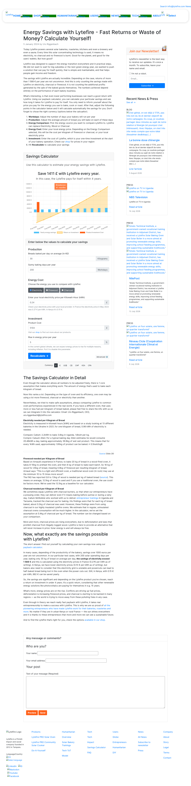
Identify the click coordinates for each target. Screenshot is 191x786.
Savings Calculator (96, 747)
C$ (71, 365)
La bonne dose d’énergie (144, 140)
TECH (135, 15)
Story (166, 742)
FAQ (89, 752)
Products (36, 731)
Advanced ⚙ (102, 357)
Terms (166, 752)
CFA (89, 365)
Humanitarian (68, 731)
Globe (115, 737)
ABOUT (157, 15)
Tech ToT (66, 750)
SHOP (37, 15)
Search (163, 6)
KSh (83, 365)
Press (140, 750)
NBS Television (138, 197)
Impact (90, 742)
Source (102, 453)
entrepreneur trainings (87, 498)
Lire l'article (135, 169)
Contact (167, 757)
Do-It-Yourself (38, 750)
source (104, 477)
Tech (89, 731)
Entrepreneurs (119, 742)
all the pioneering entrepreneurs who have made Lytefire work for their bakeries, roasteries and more (67, 608)
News (188, 6)
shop (67, 141)
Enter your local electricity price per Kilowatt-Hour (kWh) (56, 297)
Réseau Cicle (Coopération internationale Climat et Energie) (145, 344)
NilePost (134, 278)
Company (168, 731)
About (166, 737)
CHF (77, 365)
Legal (166, 747)
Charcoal (68, 290)
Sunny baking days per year (42, 264)
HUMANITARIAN (67, 15)
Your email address (35, 660)
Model (65, 755)
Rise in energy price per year (42, 337)
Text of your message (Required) (42, 673)
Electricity (37, 290)
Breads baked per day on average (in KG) (48, 253)
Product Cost (34, 322)
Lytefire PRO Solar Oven (43, 737)
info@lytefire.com (176, 6)
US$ (65, 365)
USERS (94, 15)
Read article (135, 207)
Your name (31, 653)
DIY (114, 752)
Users (115, 731)
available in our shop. (95, 620)
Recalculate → (39, 355)
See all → (131, 102)
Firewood (53, 290)
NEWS (115, 15)
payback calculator (32, 547)
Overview (66, 737)
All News (142, 737)
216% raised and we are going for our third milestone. (95, 2)
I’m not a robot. (139, 73)
